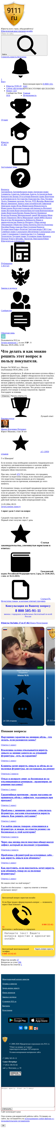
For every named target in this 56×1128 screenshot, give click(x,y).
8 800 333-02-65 (9, 954)
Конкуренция (21, 210)
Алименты (6, 194)
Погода (40, 224)
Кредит (34, 213)
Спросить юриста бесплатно (13, 57)
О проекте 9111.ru (9, 1001)
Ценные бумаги (8, 239)
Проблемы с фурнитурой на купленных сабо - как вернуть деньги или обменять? (27, 856)
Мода (20, 217)
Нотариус (29, 222)
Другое (28, 201)
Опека (26, 224)
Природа (40, 227)
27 (18, 960)
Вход (3, 81)
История (11, 210)
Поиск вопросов (8, 993)
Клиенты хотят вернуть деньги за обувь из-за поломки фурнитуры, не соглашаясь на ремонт (28, 767)
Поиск (33, 623)
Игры (19, 206)
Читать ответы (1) (19, 396)
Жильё (4, 203)
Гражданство (34, 199)
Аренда (33, 194)
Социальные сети (47, 232)
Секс (49, 229)
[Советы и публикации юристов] (14, 26)
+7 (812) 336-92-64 (10, 1065)
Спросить (23, 723)
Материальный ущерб (28, 215)
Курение (14, 215)
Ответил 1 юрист (8, 745)
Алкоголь (15, 194)
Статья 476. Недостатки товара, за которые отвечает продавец (26, 600)
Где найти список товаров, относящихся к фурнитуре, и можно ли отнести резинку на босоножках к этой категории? (25, 829)
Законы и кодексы (9, 997)
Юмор (46, 239)
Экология (28, 239)
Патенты (33, 224)
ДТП (34, 201)
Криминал (42, 213)
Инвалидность (40, 206)
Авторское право (40, 192)
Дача (42, 199)
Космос (20, 213)
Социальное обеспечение (27, 232)
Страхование (13, 234)
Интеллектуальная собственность (28, 208)
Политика (48, 224)
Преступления (29, 227)
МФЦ (42, 217)
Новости (21, 222)
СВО (44, 229)
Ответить (5, 396)
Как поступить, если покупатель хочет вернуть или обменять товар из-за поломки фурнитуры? (27, 870)
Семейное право (8, 232)
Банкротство (7, 196)
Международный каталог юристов (15, 979)
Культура (5, 215)
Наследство (6, 220)
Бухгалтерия (25, 196)
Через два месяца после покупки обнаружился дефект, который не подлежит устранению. (27, 843)
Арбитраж (25, 194)
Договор (48, 199)
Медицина (43, 215)
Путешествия (7, 229)
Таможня (41, 234)
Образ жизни (40, 222)
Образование (7, 224)
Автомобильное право (23, 192)
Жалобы (40, 201)
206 (19, 962)
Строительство (26, 234)
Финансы (46, 236)
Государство (22, 199)
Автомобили (7, 192)
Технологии (6, 236)
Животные (49, 201)
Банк (50, 194)
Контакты (6, 1006)
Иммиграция (28, 206)
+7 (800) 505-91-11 (9, 1058)
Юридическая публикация (12, 241)
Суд (35, 234)
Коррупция (12, 213)
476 (18, 474)
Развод (16, 229)
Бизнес (16, 196)
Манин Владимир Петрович (13, 429)
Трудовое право (19, 236)
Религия (24, 229)
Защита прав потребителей (30, 203)
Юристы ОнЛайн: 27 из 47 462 (15, 623)
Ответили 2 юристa (9, 850)
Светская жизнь (35, 229)
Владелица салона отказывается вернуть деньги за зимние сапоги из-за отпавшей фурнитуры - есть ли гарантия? (24, 753)
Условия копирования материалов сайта (25, 1052)
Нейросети (31, 220)
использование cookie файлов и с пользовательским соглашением (27, 1119)
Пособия (5, 227)
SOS (8, 95)
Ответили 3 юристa (9, 774)
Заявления (46, 203)
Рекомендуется (7, 418)
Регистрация (42, 623)
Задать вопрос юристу (11, 506)
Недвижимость (19, 220)
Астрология (42, 194)
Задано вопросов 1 (9, 342)
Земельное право (9, 206)
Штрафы (19, 239)
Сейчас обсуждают (14, 88)
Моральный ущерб (31, 217)
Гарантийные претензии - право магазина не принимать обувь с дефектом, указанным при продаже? (27, 797)
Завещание (12, 203)
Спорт (4, 234)
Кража (27, 213)
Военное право (38, 196)
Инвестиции (7, 208)
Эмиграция (38, 239)
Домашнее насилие (16, 201)
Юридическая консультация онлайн (17, 31)
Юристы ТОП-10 (13, 86)
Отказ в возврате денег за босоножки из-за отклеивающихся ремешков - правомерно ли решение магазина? (26, 781)
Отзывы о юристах (9, 984)
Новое (11, 91)
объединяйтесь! (26, 29)
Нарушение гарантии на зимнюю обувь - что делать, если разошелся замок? (26, 738)
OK (3, 1126)
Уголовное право (34, 236)
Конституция (33, 210)
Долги (4, 201)
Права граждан (16, 227)
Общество (18, 224)
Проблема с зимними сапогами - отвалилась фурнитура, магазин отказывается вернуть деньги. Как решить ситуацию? (26, 813)
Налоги (48, 217)
